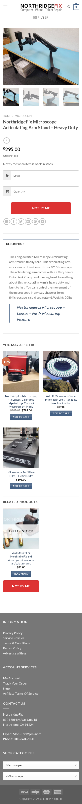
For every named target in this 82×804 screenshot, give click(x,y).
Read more (21, 573)
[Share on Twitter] (21, 221)
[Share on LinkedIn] (42, 221)
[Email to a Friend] (28, 221)
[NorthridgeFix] (41, 7)
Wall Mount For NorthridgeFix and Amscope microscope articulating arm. (21, 558)
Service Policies (13, 638)
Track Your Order (15, 683)
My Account (11, 678)
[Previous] (9, 56)
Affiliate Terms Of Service (20, 693)
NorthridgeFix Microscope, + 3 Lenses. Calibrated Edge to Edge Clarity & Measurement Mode (21, 401)
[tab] (41, 244)
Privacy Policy (12, 633)
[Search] (68, 7)
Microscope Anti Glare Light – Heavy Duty (21, 474)
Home (7, 115)
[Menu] (5, 7)
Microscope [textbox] (14, 776)
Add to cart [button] (21, 417)
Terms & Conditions (16, 643)
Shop (6, 688)
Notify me (41, 208)
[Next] (72, 56)
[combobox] (41, 776)
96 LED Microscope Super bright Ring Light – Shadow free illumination (61, 399)
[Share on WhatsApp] (6, 221)
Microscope (23, 115)
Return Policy (12, 648)
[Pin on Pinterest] (35, 221)
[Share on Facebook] (14, 221)
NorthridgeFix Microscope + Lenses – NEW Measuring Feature (41, 313)
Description (15, 244)
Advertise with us (14, 653)
